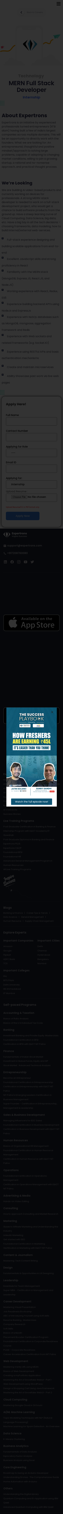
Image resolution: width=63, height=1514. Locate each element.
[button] (31, 802)
